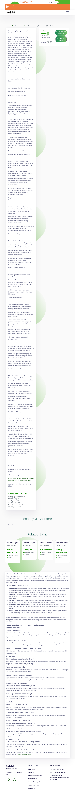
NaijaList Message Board (35, 782)
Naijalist (11, 12)
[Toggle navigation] (67, 12)
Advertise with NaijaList (35, 776)
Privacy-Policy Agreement (58, 772)
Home (8, 26)
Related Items (37, 534)
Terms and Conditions (57, 769)
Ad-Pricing (31, 769)
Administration (21, 26)
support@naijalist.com (24, 755)
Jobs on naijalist (33, 779)
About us (31, 772)
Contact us (31, 788)
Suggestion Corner (56, 776)
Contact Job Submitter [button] (62, 33)
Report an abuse (61, 39)
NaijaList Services (33, 785)
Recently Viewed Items (37, 519)
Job (13, 26)
